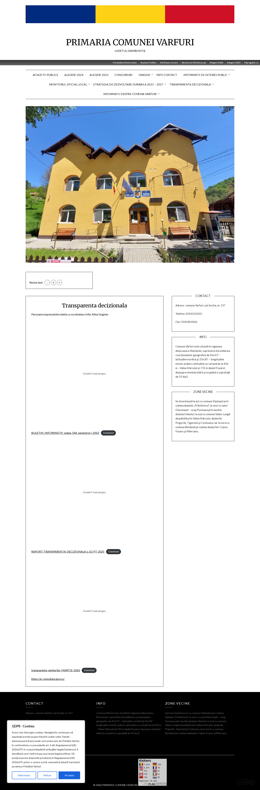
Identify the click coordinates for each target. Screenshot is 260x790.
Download (108, 433)
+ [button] (53, 282)
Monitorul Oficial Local (194, 62)
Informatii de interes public (205, 74)
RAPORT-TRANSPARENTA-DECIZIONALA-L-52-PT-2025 (67, 551)
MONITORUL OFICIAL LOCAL (68, 84)
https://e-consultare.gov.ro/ (48, 679)
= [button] (60, 282)
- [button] (47, 282)
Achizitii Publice (45, 74)
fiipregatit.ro (251, 62)
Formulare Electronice (125, 62)
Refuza (47, 775)
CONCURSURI (123, 74)
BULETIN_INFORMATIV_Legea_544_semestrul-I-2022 (65, 432)
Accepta (69, 775)
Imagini (144, 74)
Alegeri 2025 (234, 62)
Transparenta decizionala (190, 84)
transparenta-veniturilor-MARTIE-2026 (55, 670)
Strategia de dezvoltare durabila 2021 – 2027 (128, 84)
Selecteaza (24, 775)
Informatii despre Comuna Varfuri (130, 94)
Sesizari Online (148, 62)
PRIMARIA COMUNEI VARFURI (130, 42)
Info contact (166, 74)
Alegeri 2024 (216, 62)
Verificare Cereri (169, 62)
